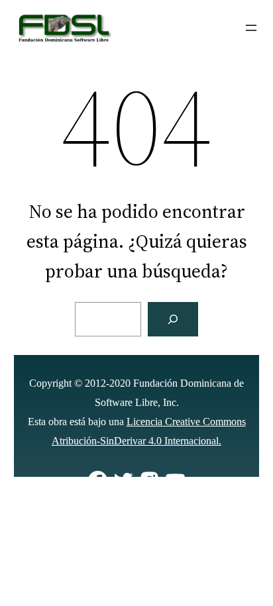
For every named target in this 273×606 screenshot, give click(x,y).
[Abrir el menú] (251, 28)
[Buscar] (173, 319)
